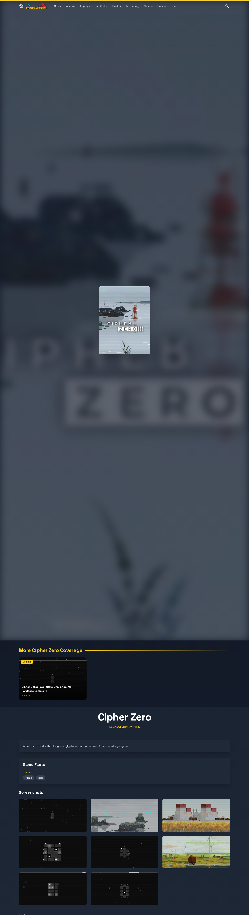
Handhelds (101, 6)
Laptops (85, 6)
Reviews (71, 6)
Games (161, 6)
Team (173, 6)
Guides (116, 6)
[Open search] (227, 6)
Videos (148, 6)
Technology (133, 6)
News (57, 6)
